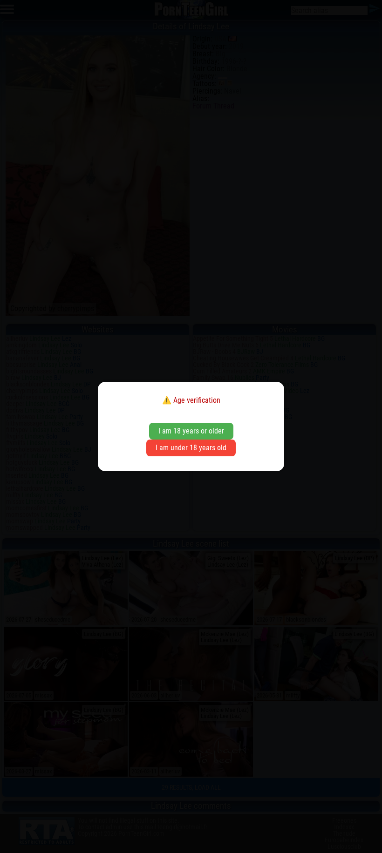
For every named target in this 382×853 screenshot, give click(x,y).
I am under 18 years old (191, 447)
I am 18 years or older (191, 430)
